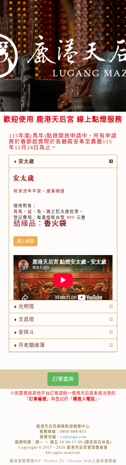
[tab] (63, 161)
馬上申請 (25, 241)
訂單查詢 (63, 379)
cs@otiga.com (73, 437)
